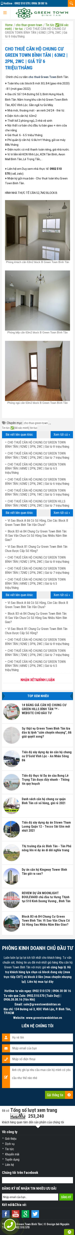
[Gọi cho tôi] (10, 1225)
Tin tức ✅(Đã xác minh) (15, 427)
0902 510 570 (22, 3)
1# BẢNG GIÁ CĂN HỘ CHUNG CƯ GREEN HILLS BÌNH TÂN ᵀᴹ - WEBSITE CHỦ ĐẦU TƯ (44, 709)
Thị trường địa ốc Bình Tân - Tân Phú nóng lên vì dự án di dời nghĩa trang (46, 848)
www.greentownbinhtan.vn (44, 1018)
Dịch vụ (10, 1144)
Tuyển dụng (12, 1159)
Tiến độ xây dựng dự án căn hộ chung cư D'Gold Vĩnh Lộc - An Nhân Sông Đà (47, 756)
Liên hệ (9, 1165)
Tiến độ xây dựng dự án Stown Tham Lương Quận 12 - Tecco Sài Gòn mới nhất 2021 (46, 826)
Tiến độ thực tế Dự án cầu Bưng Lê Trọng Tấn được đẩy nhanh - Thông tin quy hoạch (45, 780)
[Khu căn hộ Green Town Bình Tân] (41, 13)
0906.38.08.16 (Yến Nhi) (19, 999)
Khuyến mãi (12, 1154)
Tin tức (9, 1149)
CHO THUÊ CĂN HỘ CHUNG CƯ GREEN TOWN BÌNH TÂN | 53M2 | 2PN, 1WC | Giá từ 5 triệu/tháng (37, 493)
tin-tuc (33, 427)
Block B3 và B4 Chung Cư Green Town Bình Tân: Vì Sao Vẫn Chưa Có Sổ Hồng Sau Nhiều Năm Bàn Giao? (36, 535)
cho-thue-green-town (36, 423)
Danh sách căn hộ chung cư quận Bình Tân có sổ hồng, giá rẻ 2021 (44, 801)
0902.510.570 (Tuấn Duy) (43, 996)
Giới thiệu (10, 1139)
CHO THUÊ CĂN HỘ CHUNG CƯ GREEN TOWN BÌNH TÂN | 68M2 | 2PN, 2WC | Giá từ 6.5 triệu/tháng (35, 469)
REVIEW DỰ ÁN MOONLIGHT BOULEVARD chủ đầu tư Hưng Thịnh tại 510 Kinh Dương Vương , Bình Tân (46, 897)
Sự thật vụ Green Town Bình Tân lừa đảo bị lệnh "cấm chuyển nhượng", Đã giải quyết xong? (46, 732)
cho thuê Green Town (42, 77)
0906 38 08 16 (39, 3)
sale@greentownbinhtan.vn (42, 1004)
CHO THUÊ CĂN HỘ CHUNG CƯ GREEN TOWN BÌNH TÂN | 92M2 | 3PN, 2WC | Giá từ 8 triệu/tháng (37, 444)
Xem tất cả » (62, 434)
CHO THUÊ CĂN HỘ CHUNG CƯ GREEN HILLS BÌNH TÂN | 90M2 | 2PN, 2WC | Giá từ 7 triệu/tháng (37, 503)
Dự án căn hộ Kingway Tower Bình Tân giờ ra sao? (44, 872)
